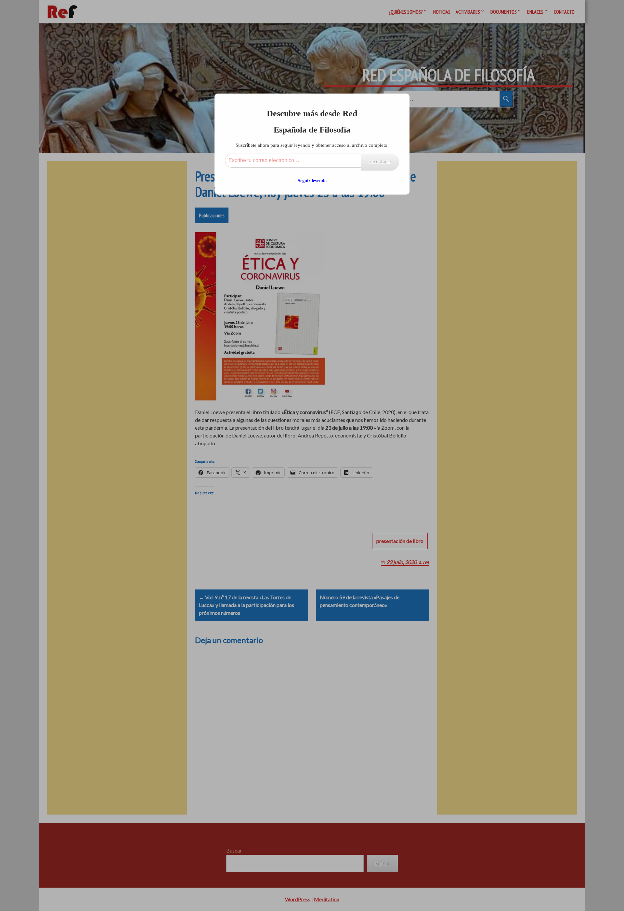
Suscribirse (380, 162)
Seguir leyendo (312, 180)
